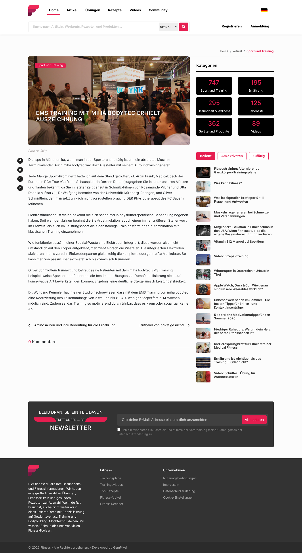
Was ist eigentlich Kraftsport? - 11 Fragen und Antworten (239, 199)
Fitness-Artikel (110, 497)
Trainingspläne (110, 478)
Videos (135, 10)
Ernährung (255, 85)
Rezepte (115, 10)
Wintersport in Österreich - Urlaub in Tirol (241, 272)
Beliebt (206, 156)
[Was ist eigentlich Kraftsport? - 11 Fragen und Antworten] (203, 201)
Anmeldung (259, 26)
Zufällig (258, 156)
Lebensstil (256, 106)
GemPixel (120, 547)
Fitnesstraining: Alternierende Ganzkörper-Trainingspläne (236, 170)
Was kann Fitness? (228, 183)
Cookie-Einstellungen (178, 497)
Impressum (171, 484)
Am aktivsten (232, 156)
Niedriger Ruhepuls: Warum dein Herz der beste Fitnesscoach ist (242, 331)
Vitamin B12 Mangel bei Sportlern (239, 241)
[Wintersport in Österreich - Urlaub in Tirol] (203, 274)
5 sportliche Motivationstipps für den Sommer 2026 (242, 316)
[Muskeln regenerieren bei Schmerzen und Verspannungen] (203, 216)
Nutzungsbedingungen (180, 478)
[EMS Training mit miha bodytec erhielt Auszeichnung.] (109, 100)
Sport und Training (50, 65)
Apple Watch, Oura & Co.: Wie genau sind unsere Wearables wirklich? (241, 287)
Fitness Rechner (111, 504)
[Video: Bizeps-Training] (203, 259)
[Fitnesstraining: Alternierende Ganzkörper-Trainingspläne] (203, 172)
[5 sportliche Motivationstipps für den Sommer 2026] (203, 318)
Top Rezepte (109, 491)
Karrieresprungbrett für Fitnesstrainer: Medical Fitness (243, 345)
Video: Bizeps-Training (231, 256)
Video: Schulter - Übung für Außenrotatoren (234, 375)
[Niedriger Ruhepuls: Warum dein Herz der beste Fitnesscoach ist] (203, 333)
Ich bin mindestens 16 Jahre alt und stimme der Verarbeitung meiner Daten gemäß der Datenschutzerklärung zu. (179, 432)
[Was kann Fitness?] (203, 186)
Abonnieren (254, 419)
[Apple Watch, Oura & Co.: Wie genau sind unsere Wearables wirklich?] (203, 289)
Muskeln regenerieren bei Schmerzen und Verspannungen (242, 214)
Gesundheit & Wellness (214, 106)
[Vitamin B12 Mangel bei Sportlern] (203, 245)
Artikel (72, 10)
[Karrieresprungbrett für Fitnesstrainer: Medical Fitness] (203, 347)
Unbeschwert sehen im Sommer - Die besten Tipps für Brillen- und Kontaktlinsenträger (242, 303)
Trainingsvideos (111, 484)
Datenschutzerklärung (179, 491)
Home (54, 10)
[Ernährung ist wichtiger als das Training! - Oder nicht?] (203, 362)
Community (158, 10)
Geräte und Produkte (214, 126)
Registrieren (232, 26)
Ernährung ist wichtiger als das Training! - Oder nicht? (237, 360)
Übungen (92, 10)
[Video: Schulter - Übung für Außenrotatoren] (203, 376)
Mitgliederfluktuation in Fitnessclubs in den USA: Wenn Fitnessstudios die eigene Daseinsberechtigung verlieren (243, 230)
